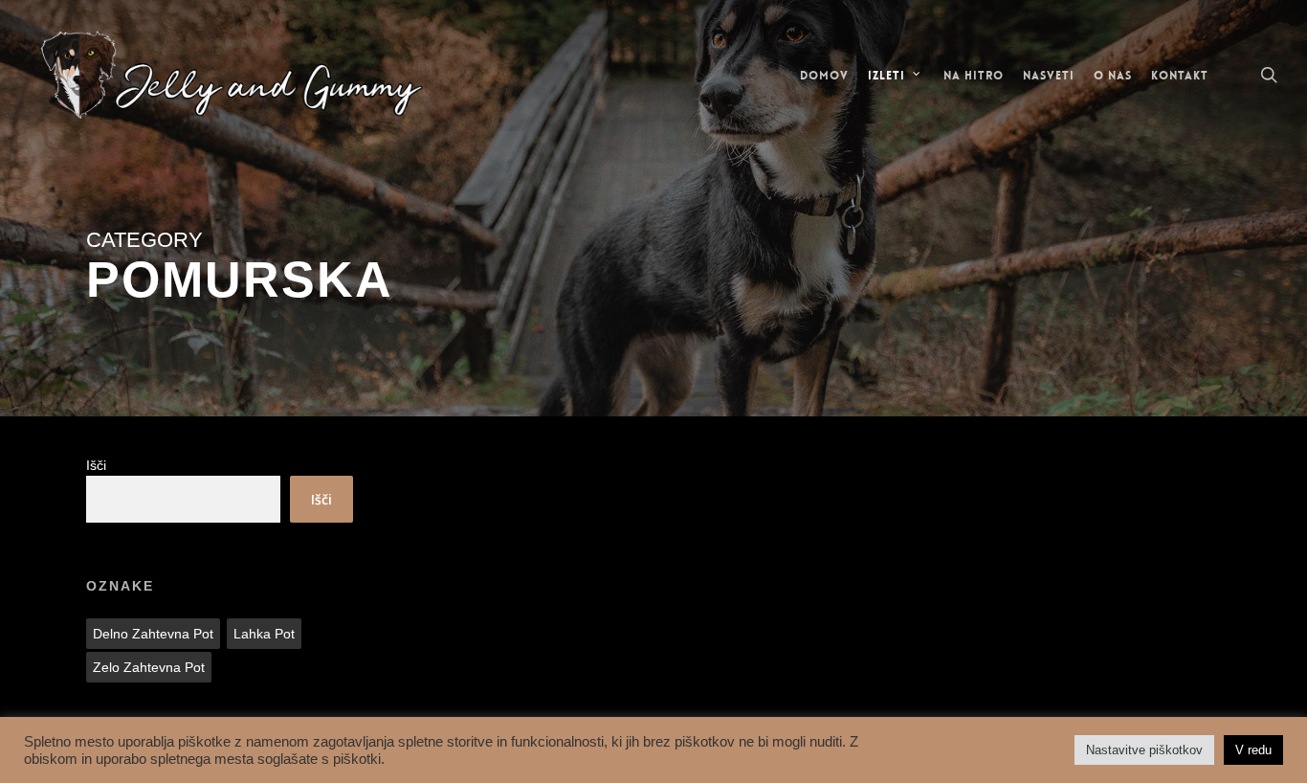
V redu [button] (1253, 750)
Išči (96, 465)
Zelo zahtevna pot (149, 667)
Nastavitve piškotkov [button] (1144, 750)
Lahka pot (264, 633)
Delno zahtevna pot (153, 633)
